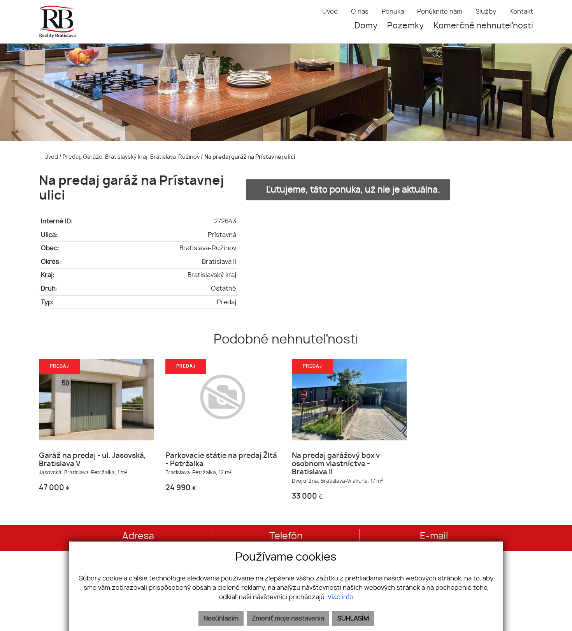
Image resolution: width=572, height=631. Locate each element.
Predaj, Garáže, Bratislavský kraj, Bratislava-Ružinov (132, 157)
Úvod (330, 12)
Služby (485, 12)
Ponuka (393, 12)
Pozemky (405, 26)
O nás (359, 12)
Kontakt (521, 12)
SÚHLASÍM (353, 618)
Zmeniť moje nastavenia (288, 618)
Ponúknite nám (439, 12)
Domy (365, 26)
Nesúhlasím (221, 618)
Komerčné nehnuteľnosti (483, 26)
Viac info (340, 597)
